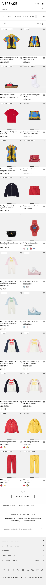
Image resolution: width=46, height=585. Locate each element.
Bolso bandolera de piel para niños (32, 170)
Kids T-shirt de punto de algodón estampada (8, 362)
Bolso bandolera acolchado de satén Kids (9, 244)
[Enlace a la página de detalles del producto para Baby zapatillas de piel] (34, 265)
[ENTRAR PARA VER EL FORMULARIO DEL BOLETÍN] (41, 529)
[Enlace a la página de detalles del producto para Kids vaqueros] (11, 464)
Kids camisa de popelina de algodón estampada (9, 58)
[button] (38, 3)
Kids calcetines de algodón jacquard (31, 95)
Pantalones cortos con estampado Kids (30, 58)
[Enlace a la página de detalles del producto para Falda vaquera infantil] (34, 190)
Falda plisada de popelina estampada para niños (31, 133)
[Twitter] (13, 570)
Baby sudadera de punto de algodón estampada (9, 402)
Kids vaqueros (4, 480)
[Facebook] (8, 570)
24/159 (23, 492)
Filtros (38, 24)
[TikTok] (42, 570)
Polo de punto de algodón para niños (8, 133)
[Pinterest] (18, 570)
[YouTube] (23, 570)
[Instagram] (4, 570)
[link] (6, 505)
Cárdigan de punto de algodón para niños (7, 207)
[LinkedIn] (27, 570)
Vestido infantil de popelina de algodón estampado (9, 170)
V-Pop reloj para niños (30, 243)
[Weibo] (37, 570)
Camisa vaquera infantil (8, 442)
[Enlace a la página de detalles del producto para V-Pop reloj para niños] (34, 227)
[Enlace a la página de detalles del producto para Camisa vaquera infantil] (11, 426)
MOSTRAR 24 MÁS (23, 496)
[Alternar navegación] (42, 3)
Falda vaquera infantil (30, 206)
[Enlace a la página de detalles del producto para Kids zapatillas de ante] (11, 79)
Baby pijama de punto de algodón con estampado (8, 282)
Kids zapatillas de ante (7, 95)
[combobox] (23, 9)
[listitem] (7, 16)
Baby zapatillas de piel (30, 281)
